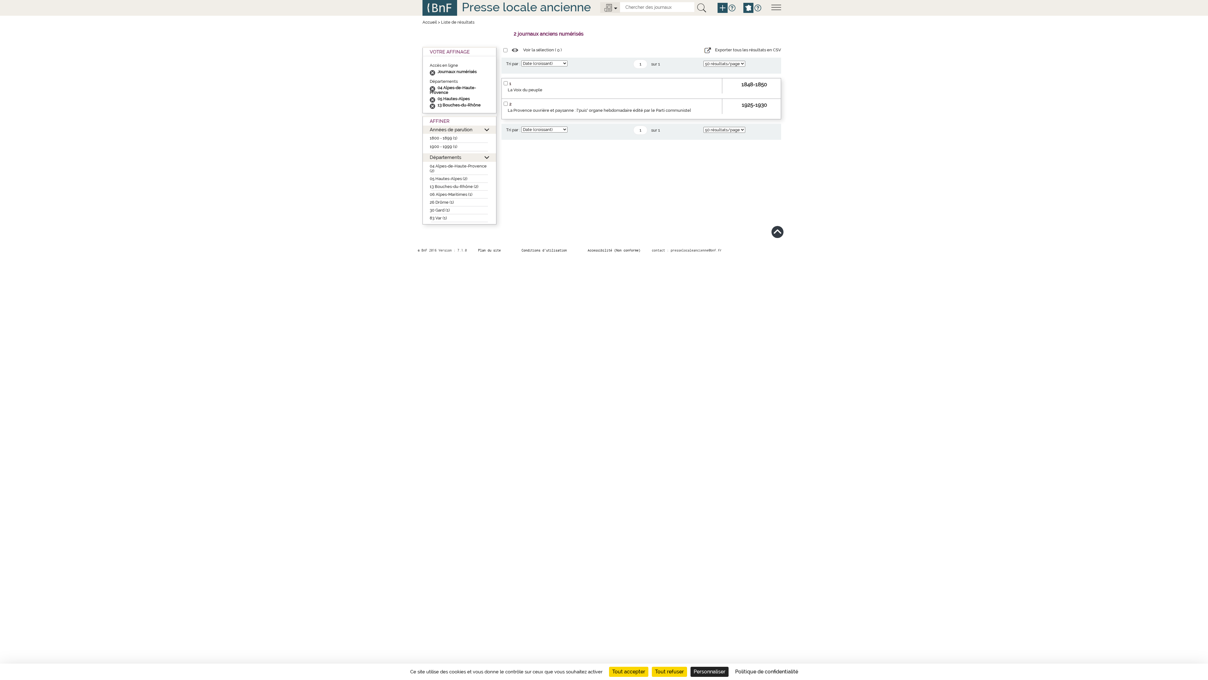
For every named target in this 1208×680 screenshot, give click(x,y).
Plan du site (489, 250)
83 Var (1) (438, 218)
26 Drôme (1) (442, 202)
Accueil (429, 22)
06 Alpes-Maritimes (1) (451, 194)
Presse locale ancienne (526, 7)
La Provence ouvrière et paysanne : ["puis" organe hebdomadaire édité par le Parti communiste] (599, 110)
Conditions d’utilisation (544, 250)
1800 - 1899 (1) (443, 138)
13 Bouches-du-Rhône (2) (454, 186)
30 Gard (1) (440, 210)
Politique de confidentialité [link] (766, 672)
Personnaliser (709, 672)
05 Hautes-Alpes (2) (448, 178)
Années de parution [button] (451, 129)
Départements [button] (445, 157)
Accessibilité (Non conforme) (614, 250)
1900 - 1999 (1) (443, 146)
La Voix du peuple (525, 90)
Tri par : (513, 63)
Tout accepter (628, 672)
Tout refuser (669, 672)
